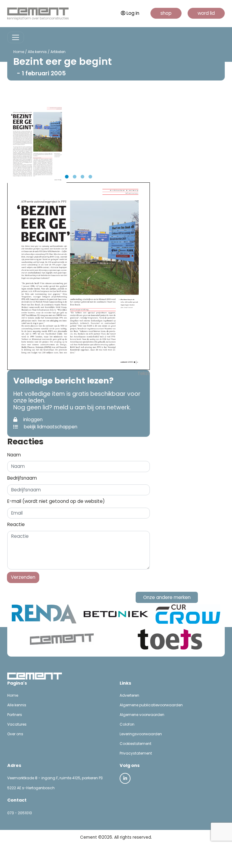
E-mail (56, 501)
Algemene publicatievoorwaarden (151, 705)
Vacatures (17, 724)
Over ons (15, 733)
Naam (14, 455)
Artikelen (58, 51)
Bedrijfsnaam (22, 478)
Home (18, 51)
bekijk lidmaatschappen (50, 427)
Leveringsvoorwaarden (141, 733)
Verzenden (23, 577)
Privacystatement (136, 753)
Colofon (127, 724)
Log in (133, 13)
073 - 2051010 (19, 812)
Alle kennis (37, 51)
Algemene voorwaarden (142, 714)
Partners (14, 714)
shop (166, 13)
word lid (206, 13)
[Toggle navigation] (15, 37)
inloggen (32, 419)
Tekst (143, 373)
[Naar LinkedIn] (125, 778)
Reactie (16, 524)
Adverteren (129, 695)
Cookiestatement (135, 743)
